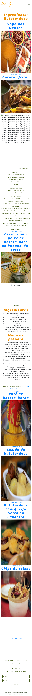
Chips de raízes (16, 569)
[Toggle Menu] (28, 4)
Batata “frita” (16, 77)
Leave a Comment (16, 231)
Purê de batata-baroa (16, 396)
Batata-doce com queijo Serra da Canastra (16, 511)
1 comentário (16, 391)
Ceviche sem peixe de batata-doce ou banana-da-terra (16, 242)
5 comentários (16, 74)
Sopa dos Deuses (16, 26)
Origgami (21, 694)
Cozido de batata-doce (16, 451)
